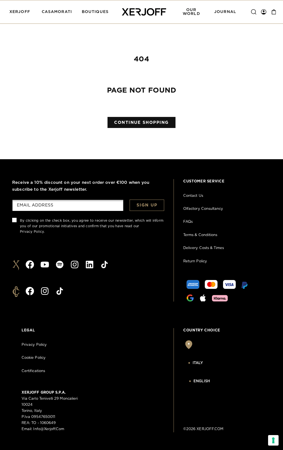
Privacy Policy (32, 231)
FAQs (188, 222)
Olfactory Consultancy (203, 209)
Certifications (33, 371)
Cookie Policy (34, 358)
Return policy (195, 261)
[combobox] (212, 363)
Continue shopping (141, 123)
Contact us (193, 196)
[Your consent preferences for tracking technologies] (273, 440)
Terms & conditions (200, 235)
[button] (20, 12)
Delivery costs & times (203, 248)
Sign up (147, 205)
